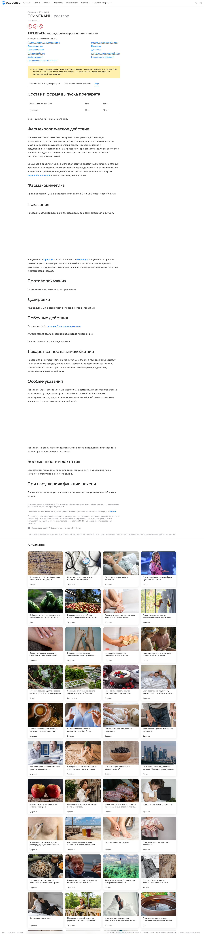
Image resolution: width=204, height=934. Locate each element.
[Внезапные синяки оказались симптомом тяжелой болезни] (45, 645)
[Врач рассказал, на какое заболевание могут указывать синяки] (83, 645)
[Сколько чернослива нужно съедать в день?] (121, 758)
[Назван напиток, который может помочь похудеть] (83, 796)
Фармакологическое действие (104, 42)
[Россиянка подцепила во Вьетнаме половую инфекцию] (158, 607)
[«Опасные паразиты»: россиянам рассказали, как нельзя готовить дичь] (121, 796)
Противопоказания (36, 50)
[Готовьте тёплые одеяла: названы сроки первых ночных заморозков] (45, 683)
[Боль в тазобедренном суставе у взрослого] (158, 720)
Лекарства (32, 12)
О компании (11, 932)
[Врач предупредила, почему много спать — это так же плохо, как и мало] (158, 683)
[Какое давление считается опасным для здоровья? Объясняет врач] (83, 569)
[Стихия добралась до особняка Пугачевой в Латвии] (158, 569)
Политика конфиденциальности (189, 932)
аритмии (48, 259)
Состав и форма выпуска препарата (44, 42)
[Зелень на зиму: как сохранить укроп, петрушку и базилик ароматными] (83, 683)
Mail (3, 932)
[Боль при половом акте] (45, 910)
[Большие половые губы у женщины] (121, 569)
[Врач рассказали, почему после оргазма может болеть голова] (83, 758)
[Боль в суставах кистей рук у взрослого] (158, 834)
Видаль (113, 511)
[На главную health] (12, 3)
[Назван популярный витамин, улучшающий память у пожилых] (83, 910)
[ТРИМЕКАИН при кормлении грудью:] (35, 26)
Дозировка (96, 50)
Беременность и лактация (102, 57)
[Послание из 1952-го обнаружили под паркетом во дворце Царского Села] (45, 569)
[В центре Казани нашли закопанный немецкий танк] (158, 872)
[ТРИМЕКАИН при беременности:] (30, 26)
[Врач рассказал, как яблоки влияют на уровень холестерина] (83, 607)
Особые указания (35, 57)
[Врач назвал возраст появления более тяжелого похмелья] (83, 872)
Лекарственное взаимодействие (105, 53)
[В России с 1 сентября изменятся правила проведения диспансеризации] (45, 758)
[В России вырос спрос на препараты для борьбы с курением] (83, 720)
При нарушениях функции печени (42, 61)
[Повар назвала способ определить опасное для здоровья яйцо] (121, 645)
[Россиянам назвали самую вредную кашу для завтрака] (121, 683)
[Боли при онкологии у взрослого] (158, 796)
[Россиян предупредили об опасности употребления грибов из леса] (45, 872)
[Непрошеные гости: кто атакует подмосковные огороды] (158, 645)
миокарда (82, 259)
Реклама (20, 932)
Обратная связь (148, 932)
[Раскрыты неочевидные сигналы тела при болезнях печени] (121, 607)
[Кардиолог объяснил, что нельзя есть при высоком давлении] (45, 720)
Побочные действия (36, 53)
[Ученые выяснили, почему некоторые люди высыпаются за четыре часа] (121, 910)
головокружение (72, 326)
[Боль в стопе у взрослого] (121, 834)
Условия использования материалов (128, 932)
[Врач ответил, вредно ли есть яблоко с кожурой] (45, 796)
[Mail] (3, 3)
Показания (96, 46)
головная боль (54, 326)
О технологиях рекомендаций (166, 932)
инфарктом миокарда (39, 175)
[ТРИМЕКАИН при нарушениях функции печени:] (41, 26)
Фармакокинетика (35, 46)
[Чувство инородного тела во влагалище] (121, 720)
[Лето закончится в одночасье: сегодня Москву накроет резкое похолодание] (158, 758)
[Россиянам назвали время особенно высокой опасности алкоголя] (83, 834)
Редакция (110, 932)
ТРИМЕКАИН (44, 12)
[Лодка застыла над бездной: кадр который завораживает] (121, 872)
